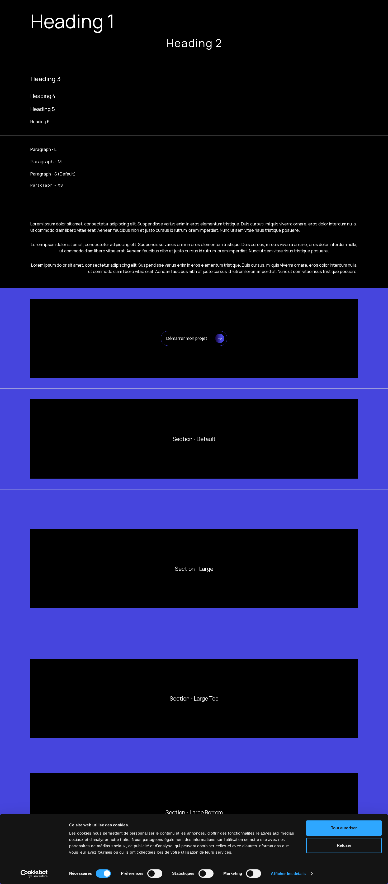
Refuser (344, 845)
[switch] (154, 873)
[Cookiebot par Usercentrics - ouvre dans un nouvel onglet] (34, 874)
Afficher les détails (288, 873)
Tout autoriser (344, 828)
